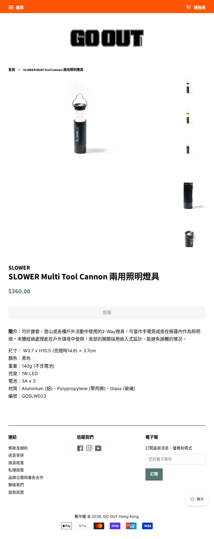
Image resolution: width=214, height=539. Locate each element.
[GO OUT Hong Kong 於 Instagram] (89, 449)
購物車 (199, 8)
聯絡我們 (16, 485)
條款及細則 (18, 448)
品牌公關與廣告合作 (25, 477)
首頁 (11, 70)
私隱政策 (16, 470)
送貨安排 (16, 455)
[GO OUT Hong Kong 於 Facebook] (80, 449)
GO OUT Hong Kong (120, 516)
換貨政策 (16, 463)
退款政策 (16, 492)
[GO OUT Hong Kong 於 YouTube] (98, 449)
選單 (19, 7)
